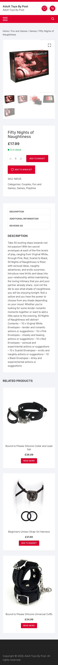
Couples (26, 184)
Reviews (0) (16, 225)
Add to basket (37, 158)
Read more (29, 461)
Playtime (31, 188)
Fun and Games (19, 31)
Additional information (24, 218)
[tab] (29, 211)
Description (17, 211)
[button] (49, 45)
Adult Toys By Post (15, 6)
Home (6, 31)
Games (33, 31)
